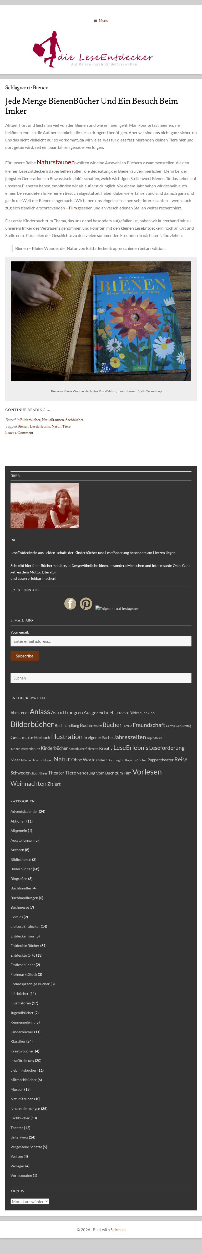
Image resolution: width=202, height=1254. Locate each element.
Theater (56, 773)
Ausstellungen (22, 840)
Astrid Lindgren (67, 712)
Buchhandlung (67, 725)
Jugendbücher (22, 1012)
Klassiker (18, 1041)
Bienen (23, 426)
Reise (181, 759)
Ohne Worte (83, 759)
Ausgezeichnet (99, 712)
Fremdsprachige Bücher (30, 984)
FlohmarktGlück (24, 974)
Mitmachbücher (24, 1079)
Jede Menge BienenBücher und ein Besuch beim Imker (91, 106)
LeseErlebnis (40, 426)
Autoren (17, 849)
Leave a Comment (19, 432)
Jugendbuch (154, 738)
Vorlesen (147, 771)
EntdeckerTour (23, 936)
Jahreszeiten (129, 736)
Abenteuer (20, 712)
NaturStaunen (53, 420)
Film (73, 207)
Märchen (26, 760)
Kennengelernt (23, 1022)
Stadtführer (39, 773)
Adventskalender (24, 811)
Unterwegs (19, 1137)
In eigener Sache (98, 737)
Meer (15, 759)
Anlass (40, 711)
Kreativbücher (22, 1051)
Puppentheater (161, 759)
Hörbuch (42, 737)
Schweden (21, 773)
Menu (103, 20)
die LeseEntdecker (25, 926)
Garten (170, 726)
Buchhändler (21, 888)
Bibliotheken (21, 859)
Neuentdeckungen (25, 1108)
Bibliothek (121, 713)
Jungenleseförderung (25, 749)
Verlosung (86, 773)
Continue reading (27, 410)
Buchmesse (91, 725)
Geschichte (22, 737)
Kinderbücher (54, 748)
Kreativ (106, 748)
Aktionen (18, 821)
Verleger (17, 1166)
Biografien (19, 878)
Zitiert (54, 784)
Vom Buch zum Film (114, 772)
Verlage (17, 1156)
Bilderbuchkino (142, 713)
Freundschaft (149, 724)
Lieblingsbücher (24, 1070)
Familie (127, 726)
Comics (17, 917)
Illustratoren (21, 1003)
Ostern (102, 760)
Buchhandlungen (24, 897)
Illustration (67, 736)
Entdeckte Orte (23, 955)
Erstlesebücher (23, 964)
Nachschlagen (43, 760)
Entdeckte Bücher (25, 945)
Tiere (66, 426)
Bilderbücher (30, 420)
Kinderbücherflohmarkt (83, 748)
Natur (56, 426)
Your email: (20, 632)
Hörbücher (20, 993)
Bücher (112, 724)
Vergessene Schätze (26, 1147)
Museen (17, 1089)
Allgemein (19, 830)
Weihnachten (29, 783)
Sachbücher (74, 420)
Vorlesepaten (21, 1175)
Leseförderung (167, 747)
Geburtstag (183, 726)
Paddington (116, 760)
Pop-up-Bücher (136, 760)
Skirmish (117, 1229)
